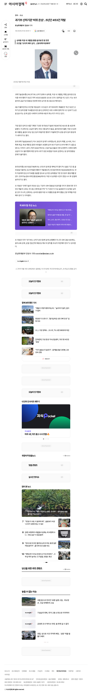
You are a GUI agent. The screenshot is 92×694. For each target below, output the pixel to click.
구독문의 (39, 671)
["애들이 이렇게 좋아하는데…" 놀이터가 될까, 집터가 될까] (28, 313)
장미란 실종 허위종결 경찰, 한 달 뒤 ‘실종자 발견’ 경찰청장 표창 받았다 (60, 215)
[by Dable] (66, 569)
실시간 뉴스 (33, 4)
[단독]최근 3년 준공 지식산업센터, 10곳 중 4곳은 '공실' (52, 340)
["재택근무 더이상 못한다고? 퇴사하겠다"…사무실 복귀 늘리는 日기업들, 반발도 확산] (64, 559)
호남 (21, 15)
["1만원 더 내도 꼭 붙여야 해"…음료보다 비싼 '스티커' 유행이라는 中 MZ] (64, 526)
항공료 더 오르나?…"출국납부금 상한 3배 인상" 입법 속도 (52, 320)
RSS (53, 671)
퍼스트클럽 (32, 671)
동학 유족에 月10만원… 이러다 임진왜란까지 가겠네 (53, 612)
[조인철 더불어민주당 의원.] (46, 64)
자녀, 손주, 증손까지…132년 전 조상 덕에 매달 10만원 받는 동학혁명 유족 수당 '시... (60, 220)
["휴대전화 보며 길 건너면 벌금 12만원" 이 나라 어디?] (29, 605)
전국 (16, 15)
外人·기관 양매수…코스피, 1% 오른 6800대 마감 (52, 330)
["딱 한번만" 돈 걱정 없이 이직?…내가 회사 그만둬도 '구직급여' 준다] (29, 639)
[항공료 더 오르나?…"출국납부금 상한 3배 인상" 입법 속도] (28, 323)
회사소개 (6, 671)
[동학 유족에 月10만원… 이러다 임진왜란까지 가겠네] (29, 617)
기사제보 (47, 671)
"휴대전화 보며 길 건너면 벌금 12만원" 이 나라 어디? (53, 601)
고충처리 (78, 671)
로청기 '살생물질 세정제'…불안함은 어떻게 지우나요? (53, 623)
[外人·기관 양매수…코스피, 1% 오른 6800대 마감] (28, 334)
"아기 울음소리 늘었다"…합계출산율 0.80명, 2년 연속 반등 (52, 351)
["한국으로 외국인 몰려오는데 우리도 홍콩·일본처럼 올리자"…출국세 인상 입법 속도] (64, 548)
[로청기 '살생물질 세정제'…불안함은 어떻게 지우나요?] (29, 628)
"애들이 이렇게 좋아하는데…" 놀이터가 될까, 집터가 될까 (52, 309)
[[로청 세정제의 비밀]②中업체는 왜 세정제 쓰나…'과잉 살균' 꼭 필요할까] (64, 537)
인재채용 (24, 671)
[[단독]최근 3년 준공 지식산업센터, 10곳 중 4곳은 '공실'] (28, 344)
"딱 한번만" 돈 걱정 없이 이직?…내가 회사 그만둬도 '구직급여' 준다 (53, 635)
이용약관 (70, 671)
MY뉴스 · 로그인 (72, 4)
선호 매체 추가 (40, 31)
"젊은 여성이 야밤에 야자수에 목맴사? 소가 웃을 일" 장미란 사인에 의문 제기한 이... (60, 225)
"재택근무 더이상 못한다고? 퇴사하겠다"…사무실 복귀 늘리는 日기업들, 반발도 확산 (60, 210)
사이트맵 (6, 674)
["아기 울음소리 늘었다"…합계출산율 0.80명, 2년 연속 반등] (28, 355)
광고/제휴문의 (16, 671)
